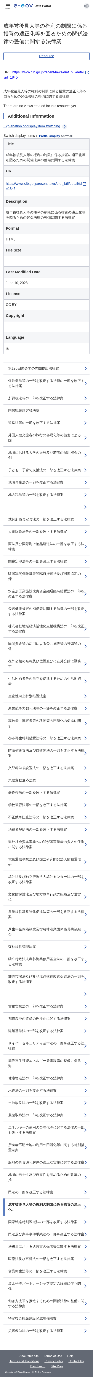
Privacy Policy (54, 1361)
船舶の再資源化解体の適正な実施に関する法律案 (46, 1162)
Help (70, 1356)
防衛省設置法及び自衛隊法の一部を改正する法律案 (46, 753)
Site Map (57, 1366)
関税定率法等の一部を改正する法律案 (37, 561)
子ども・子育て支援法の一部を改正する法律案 (44, 470)
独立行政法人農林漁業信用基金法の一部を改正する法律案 (46, 961)
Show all (66, 136)
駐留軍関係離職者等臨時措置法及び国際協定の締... (44, 576)
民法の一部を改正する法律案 (30, 1192)
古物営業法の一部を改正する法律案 (36, 1006)
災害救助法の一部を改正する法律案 (36, 1331)
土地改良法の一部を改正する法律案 (36, 1103)
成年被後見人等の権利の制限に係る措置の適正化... (44, 1207)
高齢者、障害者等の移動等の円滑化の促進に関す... (44, 723)
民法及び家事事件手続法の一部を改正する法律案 (46, 1234)
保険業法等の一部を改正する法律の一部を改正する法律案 (46, 383)
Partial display (49, 136)
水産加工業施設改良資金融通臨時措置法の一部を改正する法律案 (46, 593)
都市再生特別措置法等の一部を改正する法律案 (44, 738)
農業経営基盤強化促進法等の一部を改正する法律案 (46, 914)
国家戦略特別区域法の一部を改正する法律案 (42, 1222)
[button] (87, 6)
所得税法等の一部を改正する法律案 (36, 398)
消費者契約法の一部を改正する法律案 (37, 829)
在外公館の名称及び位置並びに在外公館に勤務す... (44, 663)
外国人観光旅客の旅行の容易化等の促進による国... (44, 437)
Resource (46, 56)
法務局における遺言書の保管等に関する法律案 (44, 1246)
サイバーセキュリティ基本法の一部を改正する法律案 (46, 1045)
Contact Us (76, 1361)
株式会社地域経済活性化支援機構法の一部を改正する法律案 (46, 628)
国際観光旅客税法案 (23, 410)
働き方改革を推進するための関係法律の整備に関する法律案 (46, 1303)
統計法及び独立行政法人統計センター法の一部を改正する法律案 (46, 879)
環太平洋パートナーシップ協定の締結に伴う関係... (44, 1286)
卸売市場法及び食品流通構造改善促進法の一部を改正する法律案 (46, 979)
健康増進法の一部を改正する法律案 (36, 1078)
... (9, 507)
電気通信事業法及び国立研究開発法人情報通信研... (44, 861)
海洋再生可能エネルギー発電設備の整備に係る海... (44, 1063)
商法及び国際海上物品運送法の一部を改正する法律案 (46, 546)
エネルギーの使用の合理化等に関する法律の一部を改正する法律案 (46, 1130)
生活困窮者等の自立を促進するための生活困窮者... (44, 681)
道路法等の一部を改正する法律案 (34, 423)
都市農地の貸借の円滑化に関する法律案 (39, 1018)
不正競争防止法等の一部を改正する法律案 (41, 817)
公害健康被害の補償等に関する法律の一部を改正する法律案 (46, 611)
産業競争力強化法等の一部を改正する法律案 (42, 708)
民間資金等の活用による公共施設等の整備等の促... (44, 646)
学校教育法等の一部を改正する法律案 (37, 805)
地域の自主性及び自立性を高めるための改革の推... (44, 1177)
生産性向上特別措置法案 (27, 696)
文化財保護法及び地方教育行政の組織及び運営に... (44, 896)
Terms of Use (53, 1356)
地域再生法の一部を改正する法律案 (36, 482)
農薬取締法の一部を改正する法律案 (36, 1115)
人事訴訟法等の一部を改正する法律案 (37, 531)
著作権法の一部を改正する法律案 (34, 792)
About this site (29, 1356)
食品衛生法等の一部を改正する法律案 (37, 1271)
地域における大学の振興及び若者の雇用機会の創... (44, 455)
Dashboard (37, 1366)
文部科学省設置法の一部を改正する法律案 (41, 768)
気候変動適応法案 (22, 780)
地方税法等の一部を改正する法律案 (36, 494)
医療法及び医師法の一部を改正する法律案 (41, 1259)
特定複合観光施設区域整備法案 (32, 1318)
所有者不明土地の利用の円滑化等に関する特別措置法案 (46, 1147)
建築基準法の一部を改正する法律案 (36, 1031)
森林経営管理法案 (22, 947)
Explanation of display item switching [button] (31, 126)
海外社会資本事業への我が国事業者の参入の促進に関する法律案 (46, 844)
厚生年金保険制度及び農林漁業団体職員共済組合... (44, 931)
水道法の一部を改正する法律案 (32, 1090)
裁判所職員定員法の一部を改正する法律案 (41, 519)
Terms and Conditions (24, 1361)
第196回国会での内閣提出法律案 (33, 368)
